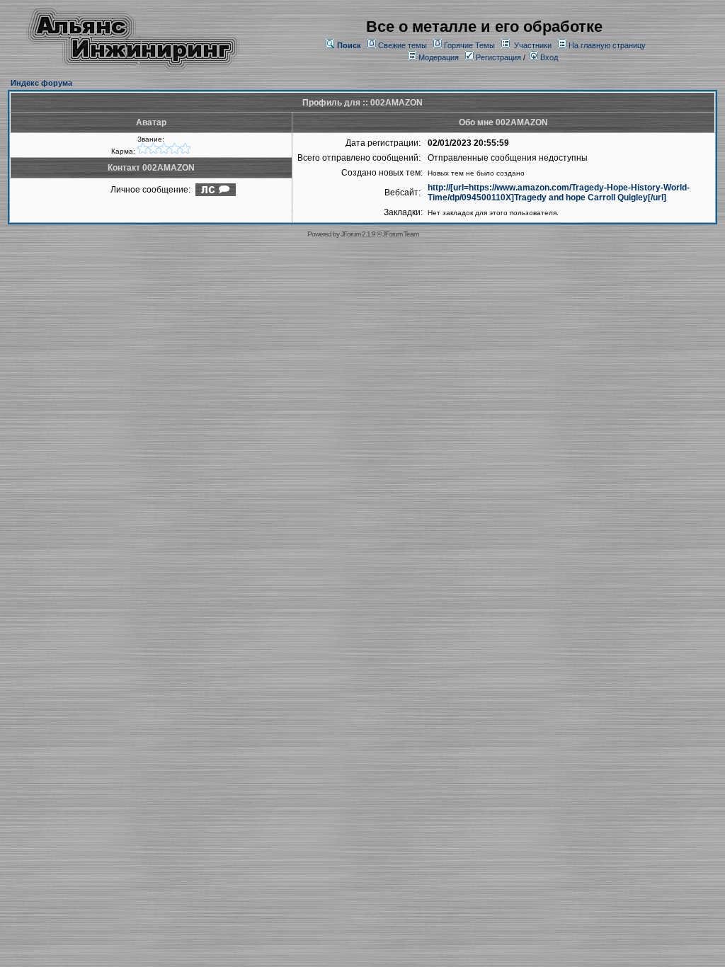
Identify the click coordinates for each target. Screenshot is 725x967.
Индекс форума (41, 83)
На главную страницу (607, 45)
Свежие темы (402, 45)
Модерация (438, 57)
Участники (533, 45)
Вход (548, 57)
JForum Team (400, 234)
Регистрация (497, 57)
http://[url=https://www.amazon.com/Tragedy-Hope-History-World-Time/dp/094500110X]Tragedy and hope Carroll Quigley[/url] (559, 192)
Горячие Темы (469, 45)
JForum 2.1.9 (358, 234)
